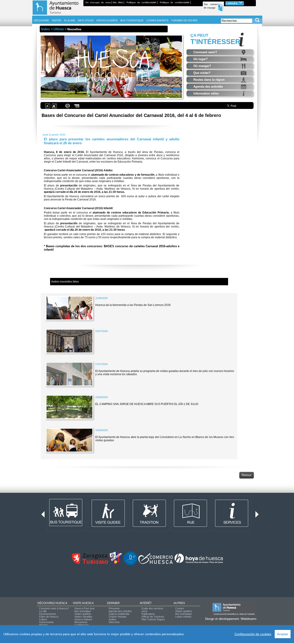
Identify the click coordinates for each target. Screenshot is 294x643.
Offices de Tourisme (152, 616)
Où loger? (200, 59)
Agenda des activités (208, 86)
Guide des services (152, 608)
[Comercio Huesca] (155, 563)
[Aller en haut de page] (57, 14)
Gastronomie (46, 622)
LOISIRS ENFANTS (157, 20)
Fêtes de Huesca (48, 616)
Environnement (47, 614)
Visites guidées (82, 614)
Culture (43, 619)
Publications (148, 614)
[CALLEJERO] (190, 530)
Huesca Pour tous (84, 608)
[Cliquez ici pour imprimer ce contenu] (67, 107)
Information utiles (206, 93)
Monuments (81, 622)
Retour (247, 475)
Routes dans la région (209, 79)
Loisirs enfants (183, 616)
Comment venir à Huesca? (54, 608)
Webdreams (249, 619)
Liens (144, 611)
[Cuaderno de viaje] (253, 2)
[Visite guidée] (107, 530)
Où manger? (202, 66)
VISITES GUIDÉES (107, 20)
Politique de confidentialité (141, 2)
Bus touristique (82, 611)
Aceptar (282, 634)
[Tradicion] (148, 530)
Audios (112, 619)
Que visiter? (202, 73)
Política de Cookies (95, 7)
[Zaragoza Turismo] (90, 563)
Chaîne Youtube (117, 616)
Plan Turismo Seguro (153, 619)
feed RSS (114, 7)
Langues (232, 3)
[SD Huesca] (116, 564)
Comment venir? (205, 52)
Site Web (118, 2)
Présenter (114, 608)
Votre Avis (114, 622)
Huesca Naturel (83, 619)
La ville (43, 611)
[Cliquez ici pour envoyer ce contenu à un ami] (77, 107)
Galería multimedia (119, 614)
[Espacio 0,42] (130, 564)
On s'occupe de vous (97, 2)
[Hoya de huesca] (199, 563)
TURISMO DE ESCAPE (184, 20)
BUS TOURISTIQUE (132, 20)
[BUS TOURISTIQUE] (66, 530)
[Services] (231, 530)
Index (45, 29)
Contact (179, 608)
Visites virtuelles (83, 616)
